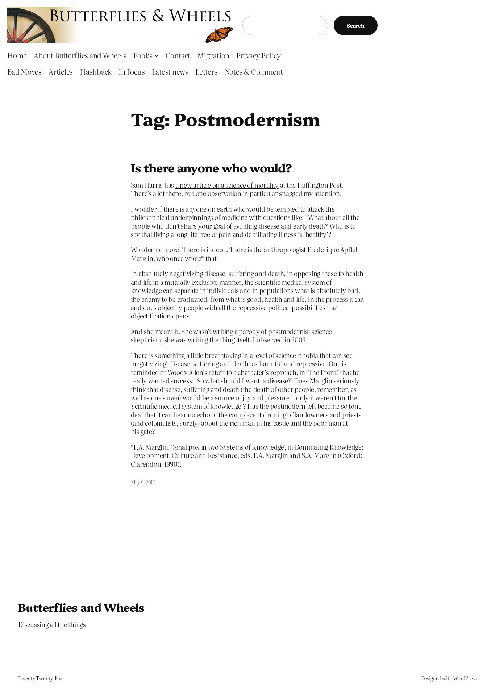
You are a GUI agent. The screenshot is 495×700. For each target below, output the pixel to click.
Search (356, 25)
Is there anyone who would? (211, 167)
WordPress (465, 678)
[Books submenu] (156, 55)
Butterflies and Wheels (81, 606)
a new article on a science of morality (227, 185)
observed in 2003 (281, 340)
